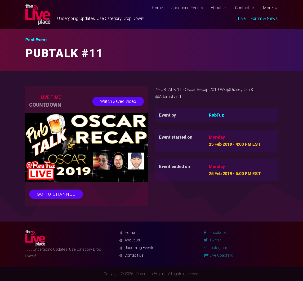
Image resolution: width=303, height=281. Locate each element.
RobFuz (216, 115)
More (268, 7)
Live (242, 18)
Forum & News (264, 18)
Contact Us (245, 7)
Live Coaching (221, 255)
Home (157, 7)
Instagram (218, 247)
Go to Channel (56, 194)
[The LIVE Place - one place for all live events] (38, 14)
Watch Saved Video (118, 101)
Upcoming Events (187, 7)
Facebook (218, 232)
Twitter (215, 240)
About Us (219, 7)
